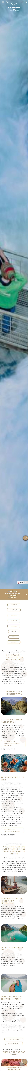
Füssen (14, 637)
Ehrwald (14, 620)
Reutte (14, 631)
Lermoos (14, 615)
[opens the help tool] (25, 538)
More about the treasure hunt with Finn (12, 830)
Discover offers (13, 1043)
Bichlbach (14, 610)
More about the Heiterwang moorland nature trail (11, 743)
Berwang (14, 605)
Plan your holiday (14, 1039)
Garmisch (14, 642)
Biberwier (14, 626)
